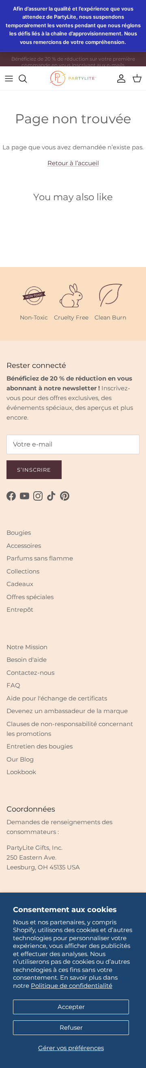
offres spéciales (76, 62)
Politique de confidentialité (71, 985)
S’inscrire (34, 469)
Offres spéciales (30, 597)
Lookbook (21, 772)
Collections (22, 571)
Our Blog (20, 759)
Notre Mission (26, 647)
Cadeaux (19, 584)
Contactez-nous (30, 672)
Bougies (18, 532)
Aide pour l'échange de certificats (56, 698)
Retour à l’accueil (73, 163)
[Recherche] (27, 79)
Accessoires (23, 545)
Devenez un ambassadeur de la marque (67, 711)
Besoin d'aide (26, 659)
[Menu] (9, 79)
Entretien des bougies (39, 746)
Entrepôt (19, 609)
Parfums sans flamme (39, 558)
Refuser (71, 1027)
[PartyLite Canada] (73, 78)
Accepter (71, 1007)
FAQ (13, 685)
